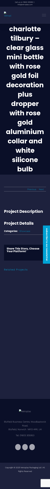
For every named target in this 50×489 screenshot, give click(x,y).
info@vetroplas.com (25, 4)
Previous (31, 189)
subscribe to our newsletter (46, 244)
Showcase (24, 231)
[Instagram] (18, 447)
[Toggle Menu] (44, 15)
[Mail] (32, 447)
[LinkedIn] (25, 447)
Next (41, 189)
